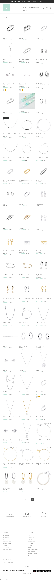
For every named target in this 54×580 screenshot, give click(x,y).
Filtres (7, 18)
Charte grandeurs (31, 537)
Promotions (30, 543)
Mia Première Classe (7, 541)
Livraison (30, 539)
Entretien (30, 545)
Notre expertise (6, 535)
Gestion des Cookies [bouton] (32, 551)
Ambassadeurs (6, 547)
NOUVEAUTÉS (20, 5)
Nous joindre (30, 555)
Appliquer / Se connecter (8, 562)
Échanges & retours (32, 541)
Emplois (4, 539)
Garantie (29, 547)
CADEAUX (18, 8)
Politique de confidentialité (33, 549)
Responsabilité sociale (7, 549)
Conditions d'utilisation (33, 553)
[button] (39, 8)
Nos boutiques (6, 537)
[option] (27, 1)
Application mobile (7, 543)
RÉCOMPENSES (27, 10)
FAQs (29, 535)
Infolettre (5, 545)
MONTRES (35, 5)
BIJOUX (28, 5)
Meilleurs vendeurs (31, 8)
